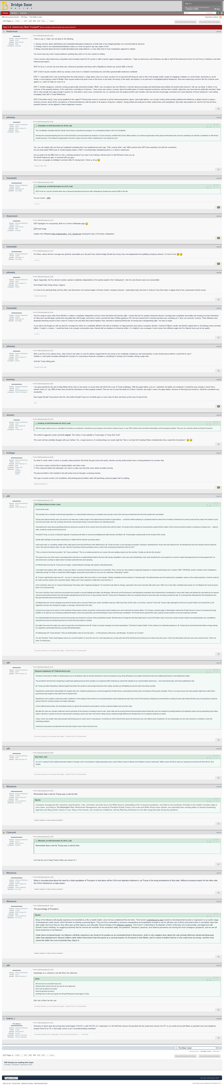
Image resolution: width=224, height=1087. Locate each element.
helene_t (10, 1018)
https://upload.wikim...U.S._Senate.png (66, 234)
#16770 (219, 415)
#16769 (219, 379)
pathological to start (155, 920)
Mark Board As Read (40, 1083)
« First (17, 21)
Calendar (23, 13)
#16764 (219, 216)
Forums (5, 13)
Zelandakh (11, 178)
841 (43, 21)
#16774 (219, 749)
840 (38, 21)
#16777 (219, 873)
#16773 (219, 663)
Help (218, 9)
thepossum (12, 31)
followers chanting (124, 925)
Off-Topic (24, 17)
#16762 (219, 117)
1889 (48, 198)
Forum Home (16, 1083)
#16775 (219, 786)
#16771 (219, 453)
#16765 (219, 247)
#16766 (219, 272)
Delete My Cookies (27, 1083)
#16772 (219, 496)
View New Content (211, 17)
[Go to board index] (18, 6)
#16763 (219, 178)
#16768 (219, 346)
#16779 (219, 965)
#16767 (219, 308)
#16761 (219, 31)
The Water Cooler (36, 17)
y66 (8, 496)
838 (30, 21)
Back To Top (7, 1083)
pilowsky (10, 117)
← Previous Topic (193, 1051)
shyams (10, 415)
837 (25, 21)
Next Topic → (217, 1051)
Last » (52, 21)
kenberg (10, 379)
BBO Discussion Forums (10, 17)
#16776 (219, 832)
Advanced (221, 13)
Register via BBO (192, 9)
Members (14, 13)
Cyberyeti (11, 832)
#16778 (219, 901)
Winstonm (11, 786)
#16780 (219, 1018)
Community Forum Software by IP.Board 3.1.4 (206, 1083)
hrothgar (10, 453)
